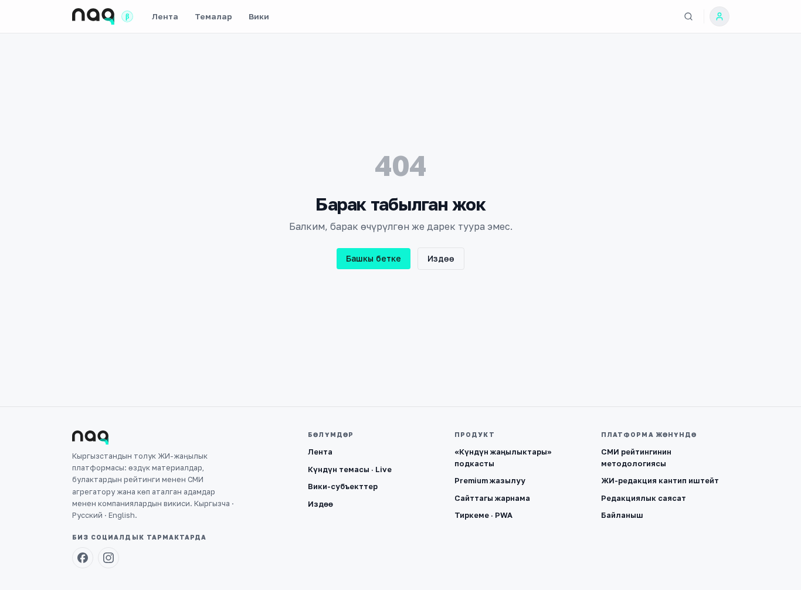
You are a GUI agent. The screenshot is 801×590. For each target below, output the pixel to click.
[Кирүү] (719, 16)
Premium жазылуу (489, 480)
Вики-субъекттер (343, 486)
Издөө (440, 258)
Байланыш (622, 515)
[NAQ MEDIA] (93, 16)
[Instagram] (108, 557)
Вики (259, 16)
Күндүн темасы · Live (350, 469)
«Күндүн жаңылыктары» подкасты (503, 457)
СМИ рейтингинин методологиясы (636, 457)
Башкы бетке (373, 258)
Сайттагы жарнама (492, 498)
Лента (165, 16)
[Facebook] (82, 557)
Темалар (213, 16)
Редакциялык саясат (643, 498)
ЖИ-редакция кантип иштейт (660, 480)
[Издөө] (688, 16)
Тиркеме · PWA (483, 515)
